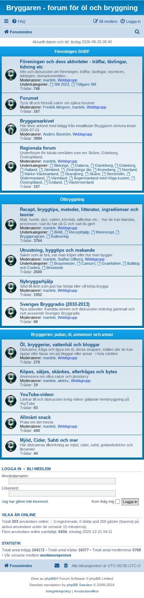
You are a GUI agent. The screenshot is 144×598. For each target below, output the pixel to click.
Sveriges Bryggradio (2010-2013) (54, 304)
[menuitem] (19, 21)
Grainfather (111, 263)
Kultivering (60, 236)
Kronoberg (106, 169)
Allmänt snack (35, 417)
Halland (30, 169)
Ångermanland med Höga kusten (101, 178)
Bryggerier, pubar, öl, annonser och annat (72, 334)
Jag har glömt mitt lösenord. (25, 501)
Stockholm (115, 174)
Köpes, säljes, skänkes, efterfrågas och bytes (68, 371)
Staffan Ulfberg (70, 259)
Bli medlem (39, 469)
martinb (49, 80)
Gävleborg (104, 165)
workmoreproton (55, 555)
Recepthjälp (79, 232)
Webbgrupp (67, 80)
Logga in (11, 469)
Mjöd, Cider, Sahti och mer (49, 440)
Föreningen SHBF (72, 51)
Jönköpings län (78, 169)
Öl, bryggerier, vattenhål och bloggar (60, 344)
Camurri (88, 263)
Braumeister (64, 263)
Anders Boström (57, 134)
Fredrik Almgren (56, 107)
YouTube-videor (37, 394)
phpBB (50, 578)
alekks (63, 381)
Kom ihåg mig (103, 501)
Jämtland (51, 169)
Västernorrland (81, 182)
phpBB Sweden (79, 585)
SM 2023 (61, 84)
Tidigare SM (86, 84)
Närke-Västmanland (41, 174)
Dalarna (81, 165)
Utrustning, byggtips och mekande (57, 250)
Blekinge (61, 165)
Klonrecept (105, 232)
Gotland (55, 182)
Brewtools (54, 267)
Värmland (59, 178)
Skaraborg (74, 174)
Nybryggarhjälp (36, 281)
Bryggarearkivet (37, 121)
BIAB (58, 232)
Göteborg (127, 165)
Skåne (94, 174)
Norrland (129, 169)
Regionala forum (38, 148)
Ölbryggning (72, 199)
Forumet (29, 98)
